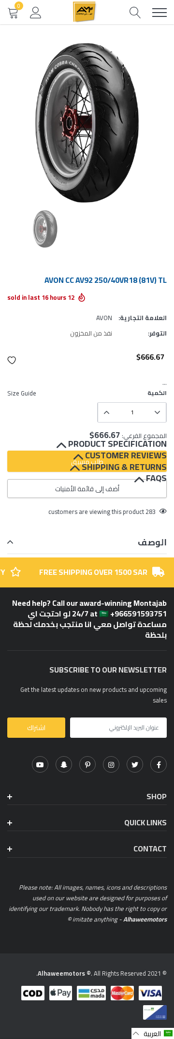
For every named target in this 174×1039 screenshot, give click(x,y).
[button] (12, 360)
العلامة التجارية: (142, 317)
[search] (135, 12)
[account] (36, 12)
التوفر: (157, 333)
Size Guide (21, 393)
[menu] (159, 12)
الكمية (157, 393)
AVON (104, 317)
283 (150, 511)
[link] (158, 764)
